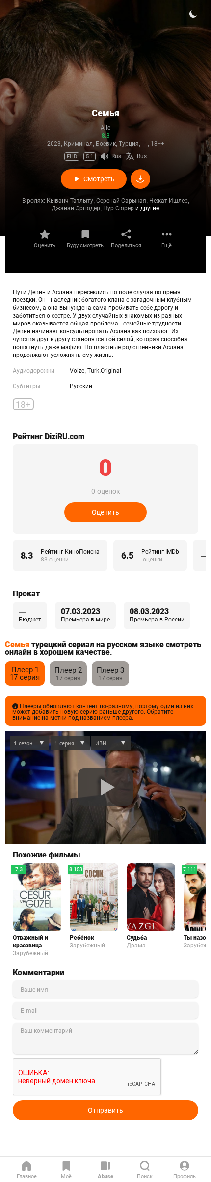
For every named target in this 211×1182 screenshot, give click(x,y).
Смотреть (99, 179)
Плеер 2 (68, 670)
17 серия (25, 673)
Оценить (44, 245)
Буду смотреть (85, 245)
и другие (147, 208)
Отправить (105, 1110)
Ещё (166, 245)
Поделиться (126, 245)
